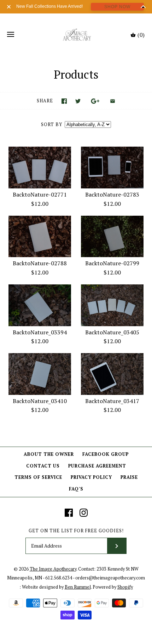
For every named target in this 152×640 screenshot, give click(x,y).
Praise (129, 477)
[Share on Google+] (95, 101)
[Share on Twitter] (78, 101)
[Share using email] (112, 101)
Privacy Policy (91, 477)
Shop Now (117, 6)
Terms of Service (38, 477)
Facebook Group (105, 454)
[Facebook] (69, 513)
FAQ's (76, 489)
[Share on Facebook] (64, 101)
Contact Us (43, 466)
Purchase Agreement (97, 466)
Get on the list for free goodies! (76, 531)
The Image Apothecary (53, 569)
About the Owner (49, 454)
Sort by (51, 124)
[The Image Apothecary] (76, 34)
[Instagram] (84, 513)
